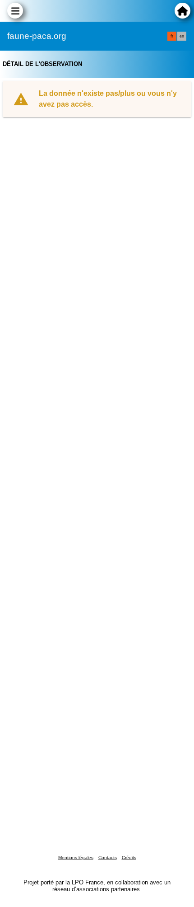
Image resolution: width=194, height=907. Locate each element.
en (182, 36)
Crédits (129, 857)
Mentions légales (75, 857)
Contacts (107, 857)
